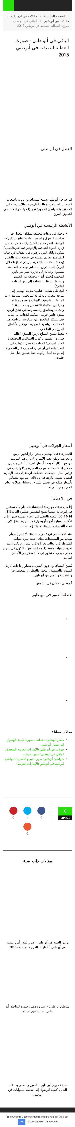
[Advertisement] (37, 102)
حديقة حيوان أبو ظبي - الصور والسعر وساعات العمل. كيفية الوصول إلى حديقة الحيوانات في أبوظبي (37, 1089)
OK (21, 1121)
